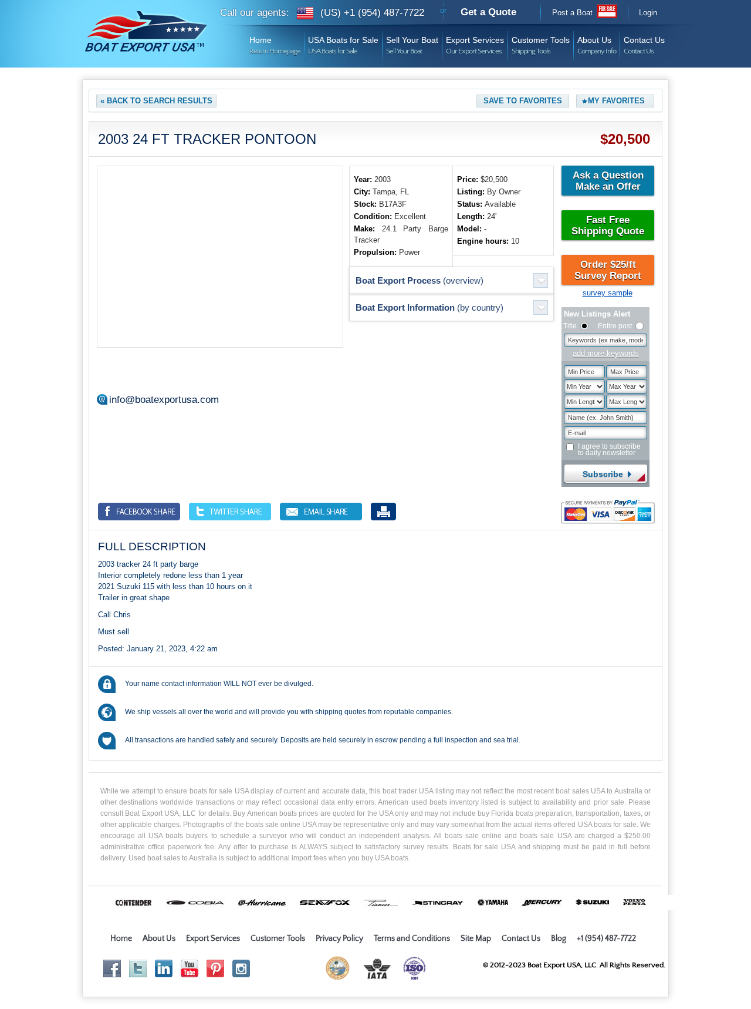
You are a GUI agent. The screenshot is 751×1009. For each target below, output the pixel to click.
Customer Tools (541, 41)
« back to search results (156, 100)
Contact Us (644, 41)
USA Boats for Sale (343, 41)
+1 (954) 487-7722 (606, 938)
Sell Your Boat (412, 41)
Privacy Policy (339, 938)
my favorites (616, 100)
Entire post (615, 326)
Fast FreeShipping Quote (607, 225)
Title (570, 326)
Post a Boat (572, 12)
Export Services (475, 41)
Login (648, 12)
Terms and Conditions (412, 938)
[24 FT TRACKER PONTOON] (220, 257)
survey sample (607, 292)
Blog (558, 938)
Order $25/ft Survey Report (607, 270)
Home (274, 41)
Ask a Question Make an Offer (608, 181)
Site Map (476, 938)
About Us (596, 41)
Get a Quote (488, 12)
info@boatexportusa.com (164, 399)
